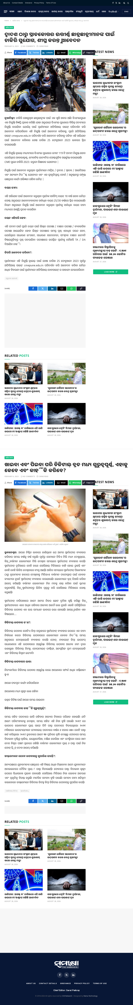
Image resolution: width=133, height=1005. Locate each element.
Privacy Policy (39, 3)
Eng (126, 12)
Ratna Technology (91, 996)
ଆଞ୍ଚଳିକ (69, 11)
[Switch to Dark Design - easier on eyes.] (128, 3)
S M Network (67, 996)
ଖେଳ (104, 11)
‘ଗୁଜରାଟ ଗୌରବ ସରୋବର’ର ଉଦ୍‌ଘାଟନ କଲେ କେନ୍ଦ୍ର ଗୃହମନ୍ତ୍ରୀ (62, 389)
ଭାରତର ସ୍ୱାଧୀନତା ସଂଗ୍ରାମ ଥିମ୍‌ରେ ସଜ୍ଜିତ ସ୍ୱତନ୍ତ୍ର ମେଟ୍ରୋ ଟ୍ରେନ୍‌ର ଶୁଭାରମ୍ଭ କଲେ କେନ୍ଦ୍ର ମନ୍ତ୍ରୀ (22, 391)
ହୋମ (20, 11)
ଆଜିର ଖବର (9, 27)
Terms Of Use (51, 3)
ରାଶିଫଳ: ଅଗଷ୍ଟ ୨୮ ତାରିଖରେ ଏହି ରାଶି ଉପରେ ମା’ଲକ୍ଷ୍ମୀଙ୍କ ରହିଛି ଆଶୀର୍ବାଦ (23, 430)
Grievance (28, 3)
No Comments (29, 46)
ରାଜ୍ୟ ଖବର (43, 11)
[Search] (124, 3)
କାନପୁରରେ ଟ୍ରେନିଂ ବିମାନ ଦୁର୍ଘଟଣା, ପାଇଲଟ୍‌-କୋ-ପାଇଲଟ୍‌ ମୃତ (64, 430)
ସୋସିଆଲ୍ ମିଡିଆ (11, 791)
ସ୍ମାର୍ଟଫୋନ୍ (25, 791)
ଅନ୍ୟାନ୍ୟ (113, 11)
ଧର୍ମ (97, 11)
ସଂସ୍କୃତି (79, 11)
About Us (6, 3)
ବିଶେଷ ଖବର (30, 11)
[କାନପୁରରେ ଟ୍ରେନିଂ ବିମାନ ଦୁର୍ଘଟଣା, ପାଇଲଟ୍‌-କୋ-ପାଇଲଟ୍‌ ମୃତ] (66, 413)
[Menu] (5, 11)
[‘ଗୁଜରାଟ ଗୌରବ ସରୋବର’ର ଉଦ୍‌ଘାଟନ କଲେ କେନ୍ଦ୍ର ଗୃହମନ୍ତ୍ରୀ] (66, 373)
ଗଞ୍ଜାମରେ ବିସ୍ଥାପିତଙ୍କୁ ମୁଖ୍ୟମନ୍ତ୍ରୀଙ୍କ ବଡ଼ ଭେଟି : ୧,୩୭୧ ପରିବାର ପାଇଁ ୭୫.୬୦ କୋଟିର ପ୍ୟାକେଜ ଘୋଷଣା (110, 252)
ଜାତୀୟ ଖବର (57, 11)
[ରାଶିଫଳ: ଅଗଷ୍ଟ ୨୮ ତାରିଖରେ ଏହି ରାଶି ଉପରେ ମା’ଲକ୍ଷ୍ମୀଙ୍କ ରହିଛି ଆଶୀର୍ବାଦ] (24, 413)
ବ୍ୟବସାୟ (89, 11)
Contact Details (17, 3)
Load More (109, 272)
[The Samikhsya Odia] (11, 11)
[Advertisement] (45, 320)
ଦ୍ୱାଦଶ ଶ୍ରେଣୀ (11, 278)
